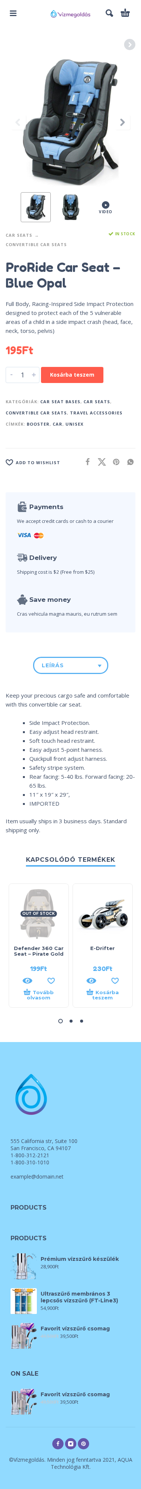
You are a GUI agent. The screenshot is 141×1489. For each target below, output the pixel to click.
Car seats (19, 235)
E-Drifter (102, 948)
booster (38, 424)
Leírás (53, 665)
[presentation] (18, 122)
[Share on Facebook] (85, 462)
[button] (13, 13)
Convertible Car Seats (36, 244)
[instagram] (70, 1443)
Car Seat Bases (60, 401)
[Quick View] (27, 980)
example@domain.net (37, 1176)
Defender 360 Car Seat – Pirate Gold (39, 951)
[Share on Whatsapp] (128, 462)
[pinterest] (83, 1443)
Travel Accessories (96, 413)
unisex (74, 424)
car (57, 424)
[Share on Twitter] (99, 462)
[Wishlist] (51, 980)
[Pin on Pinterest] (114, 462)
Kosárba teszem (72, 374)
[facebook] (58, 1443)
